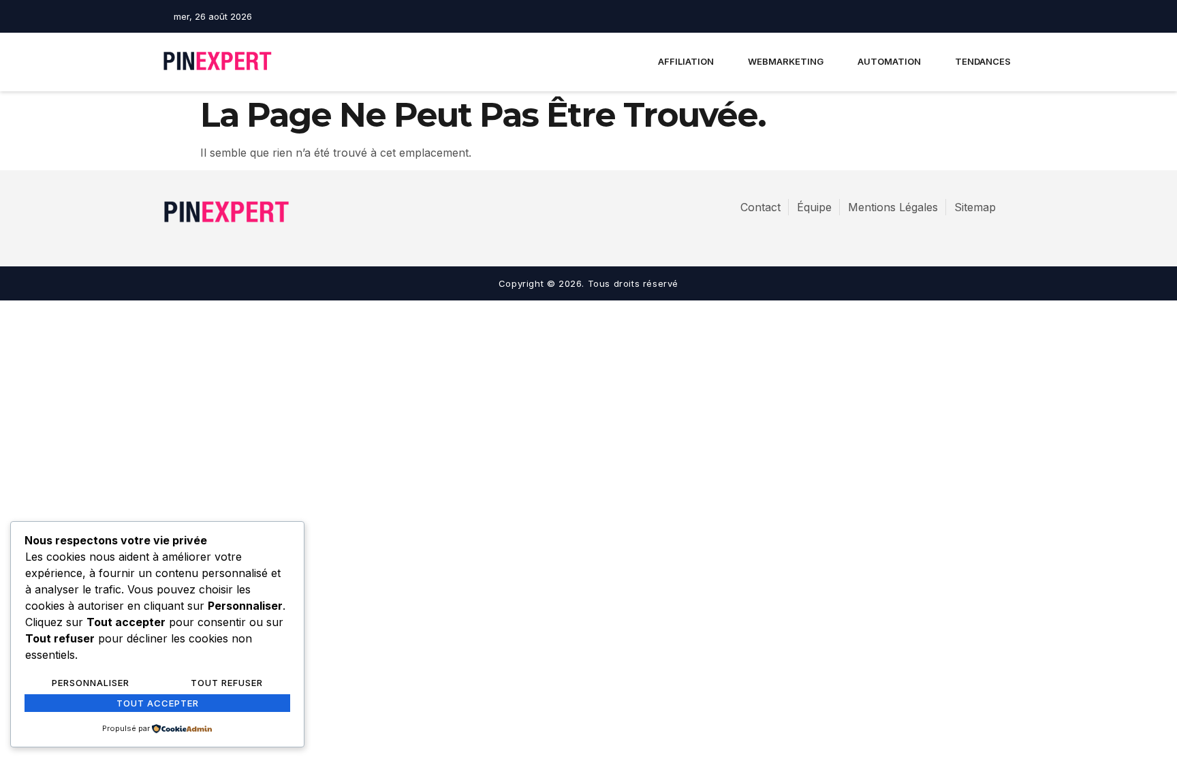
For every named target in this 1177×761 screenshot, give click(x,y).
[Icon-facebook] (960, 16)
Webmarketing (785, 61)
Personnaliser (90, 682)
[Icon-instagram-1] (984, 16)
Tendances (983, 61)
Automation (889, 61)
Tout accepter (157, 703)
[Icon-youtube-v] (1008, 16)
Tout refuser (227, 682)
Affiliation (686, 61)
